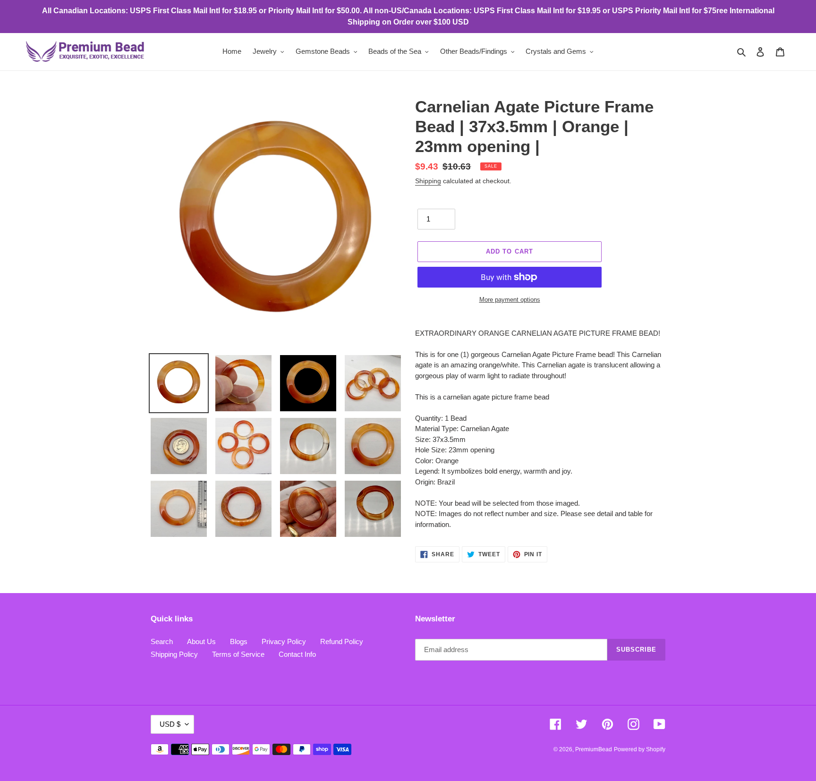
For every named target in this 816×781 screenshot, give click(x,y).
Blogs (238, 641)
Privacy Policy (284, 641)
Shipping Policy (174, 654)
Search (162, 641)
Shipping (428, 181)
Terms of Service (238, 654)
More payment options (509, 299)
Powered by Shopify (639, 749)
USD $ (170, 724)
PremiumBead (593, 749)
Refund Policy (341, 641)
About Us (201, 641)
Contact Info (297, 654)
